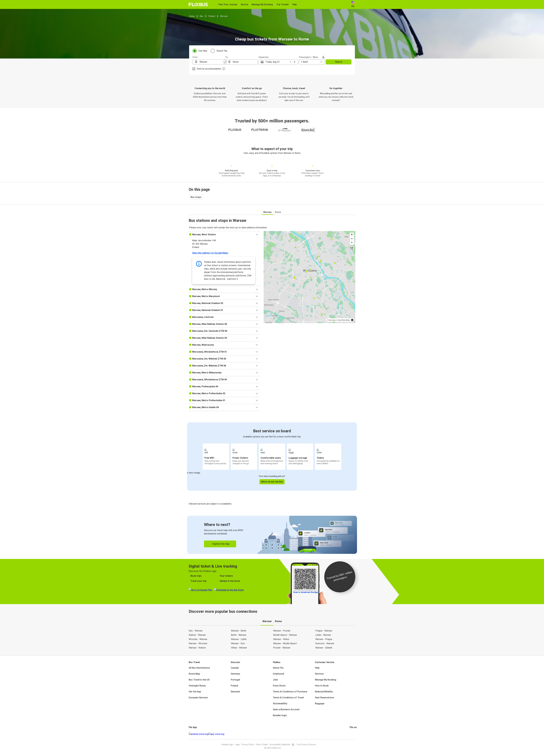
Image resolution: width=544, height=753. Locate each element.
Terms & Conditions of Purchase (290, 691)
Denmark (235, 691)
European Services (198, 697)
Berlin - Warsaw (238, 635)
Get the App (195, 691)
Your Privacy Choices (306, 744)
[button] (224, 234)
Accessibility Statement (280, 744)
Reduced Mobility (324, 691)
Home (192, 16)
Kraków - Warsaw (197, 635)
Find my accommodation (209, 68)
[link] (272, 535)
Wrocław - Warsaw (198, 639)
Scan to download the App (305, 592)
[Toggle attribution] (352, 320)
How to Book (322, 685)
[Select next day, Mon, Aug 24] (294, 62)
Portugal (235, 679)
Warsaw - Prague (323, 639)
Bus (201, 16)
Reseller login (280, 715)
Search (338, 61)
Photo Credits (262, 744)
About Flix (278, 667)
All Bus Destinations (199, 667)
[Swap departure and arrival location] (225, 62)
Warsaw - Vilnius (281, 639)
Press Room (279, 685)
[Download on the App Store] (216, 734)
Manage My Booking (325, 679)
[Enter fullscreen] (352, 248)
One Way (202, 50)
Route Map (194, 673)
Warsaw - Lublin (238, 639)
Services (319, 673)
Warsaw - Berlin (238, 630)
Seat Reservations (324, 697)
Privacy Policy (247, 744)
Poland (211, 16)
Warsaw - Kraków (197, 647)
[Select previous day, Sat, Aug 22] (290, 62)
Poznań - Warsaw (281, 647)
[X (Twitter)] (353, 734)
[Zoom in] (352, 234)
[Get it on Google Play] (198, 734)
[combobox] (211, 62)
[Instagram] (350, 734)
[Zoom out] (352, 239)
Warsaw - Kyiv (238, 643)
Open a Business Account (286, 709)
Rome (278, 212)
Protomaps (331, 320)
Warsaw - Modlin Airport (285, 643)
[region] (309, 277)
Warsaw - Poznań (281, 630)
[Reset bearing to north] (352, 243)
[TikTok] (354, 734)
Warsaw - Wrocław (198, 643)
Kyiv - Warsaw (196, 630)
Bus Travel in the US (199, 679)
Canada (235, 667)
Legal (237, 744)
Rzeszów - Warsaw (324, 643)
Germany (235, 673)
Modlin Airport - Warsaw (285, 635)
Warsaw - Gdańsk (323, 647)
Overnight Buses (197, 685)
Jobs (275, 679)
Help (317, 667)
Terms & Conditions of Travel (288, 697)
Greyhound (278, 673)
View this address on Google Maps (210, 253)
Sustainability (280, 703)
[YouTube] (351, 734)
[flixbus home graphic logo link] (198, 4)
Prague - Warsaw (323, 630)
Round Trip (222, 50)
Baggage (319, 703)
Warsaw (224, 16)
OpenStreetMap (344, 320)
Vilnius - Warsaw (239, 647)
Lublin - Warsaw (323, 635)
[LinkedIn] (352, 734)
